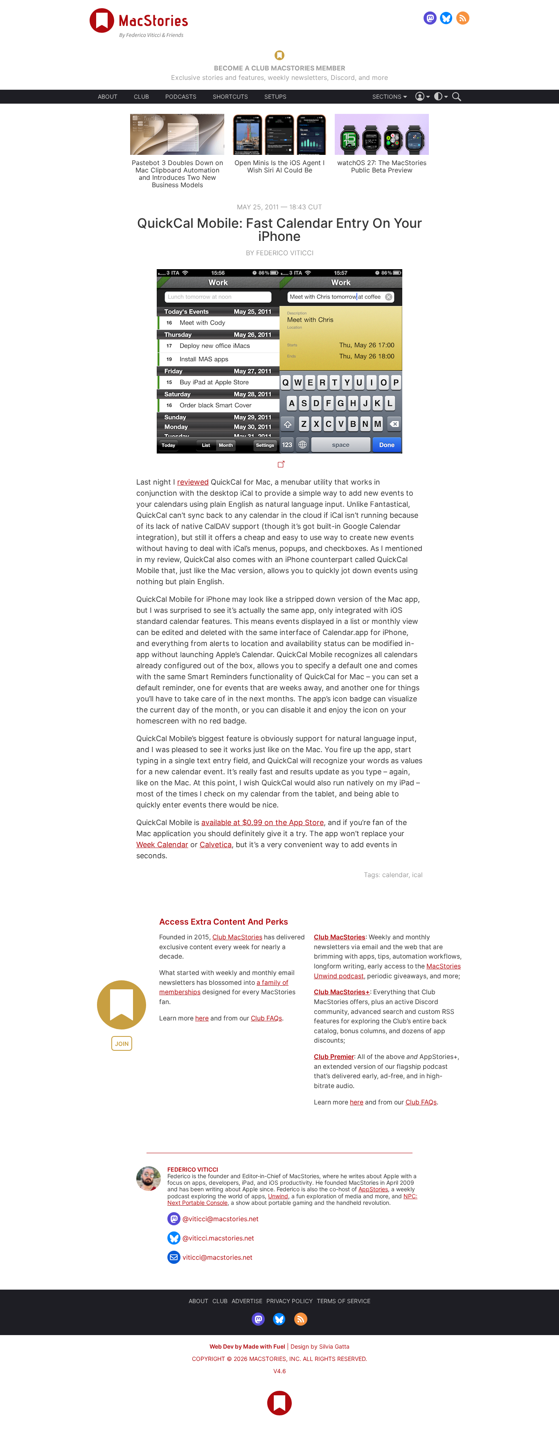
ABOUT (107, 97)
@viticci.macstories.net (218, 1238)
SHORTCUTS (230, 97)
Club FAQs (266, 1018)
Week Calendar (162, 844)
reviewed (193, 482)
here (202, 1018)
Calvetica (216, 844)
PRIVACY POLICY (289, 1300)
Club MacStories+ (342, 992)
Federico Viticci (192, 1169)
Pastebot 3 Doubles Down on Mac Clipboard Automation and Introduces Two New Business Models (177, 174)
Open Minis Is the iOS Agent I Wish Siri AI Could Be (279, 166)
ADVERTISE (247, 1300)
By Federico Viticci (279, 253)
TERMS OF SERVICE (343, 1300)
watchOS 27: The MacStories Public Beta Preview (381, 166)
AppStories (373, 1189)
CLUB (141, 96)
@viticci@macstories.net (221, 1218)
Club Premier (334, 1057)
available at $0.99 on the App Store (262, 822)
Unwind (278, 1196)
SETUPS (275, 97)
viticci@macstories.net (217, 1257)
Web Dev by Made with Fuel (247, 1346)
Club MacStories (237, 937)
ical (417, 875)
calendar (395, 875)
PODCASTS (180, 97)
